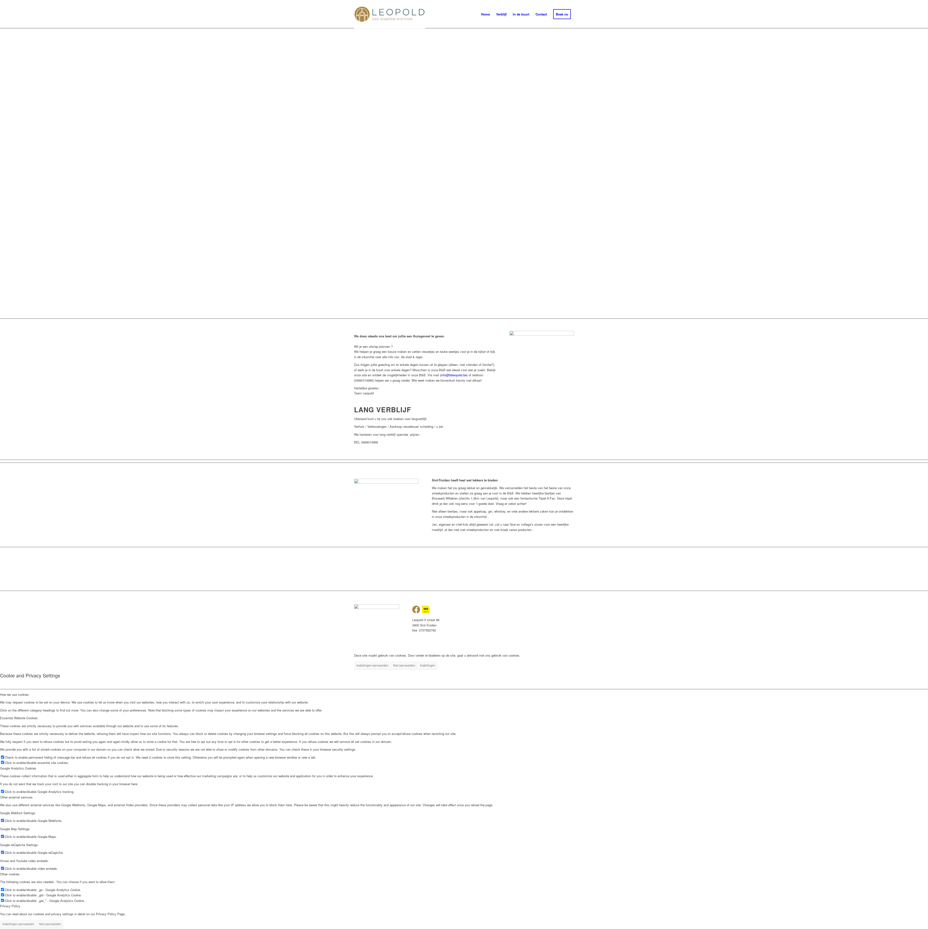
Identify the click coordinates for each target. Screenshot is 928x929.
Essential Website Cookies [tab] (19, 718)
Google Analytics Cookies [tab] (18, 768)
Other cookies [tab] (10, 874)
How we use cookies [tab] (14, 694)
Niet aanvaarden (404, 665)
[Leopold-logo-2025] (389, 14)
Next (917, 173)
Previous (11, 173)
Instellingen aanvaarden (372, 665)
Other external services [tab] (16, 797)
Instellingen (427, 665)
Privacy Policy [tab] (10, 906)
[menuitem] (485, 14)
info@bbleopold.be (454, 375)
